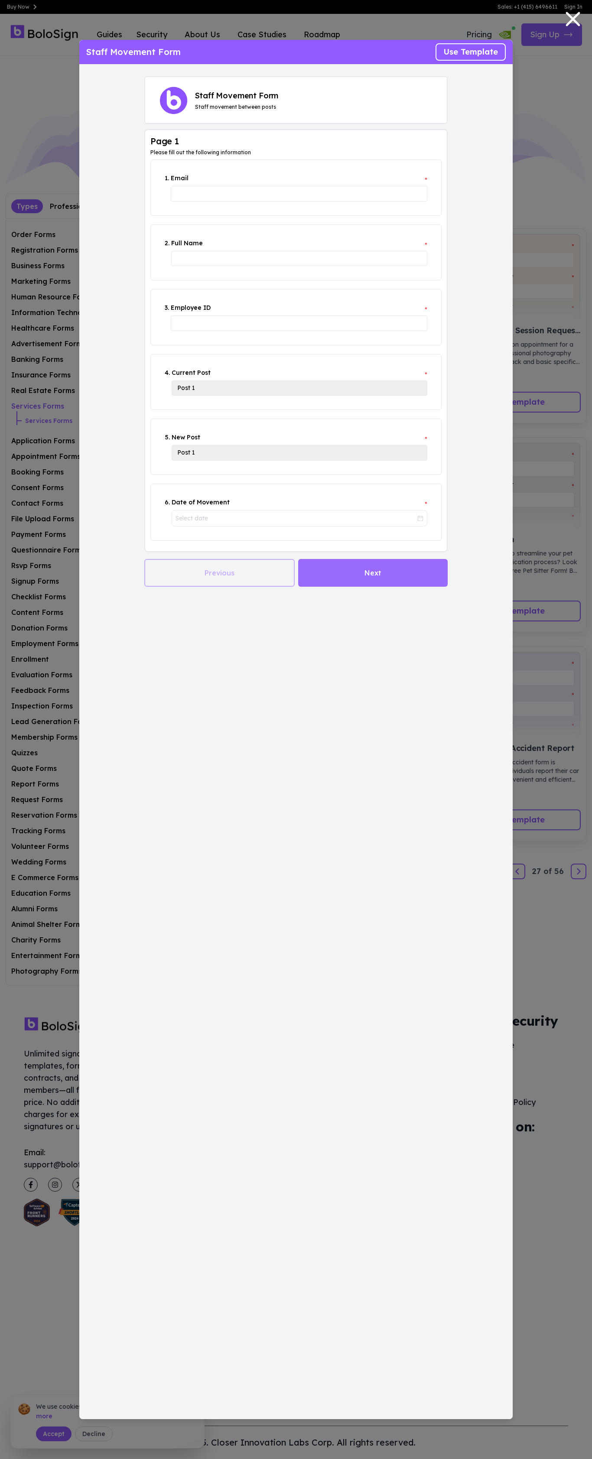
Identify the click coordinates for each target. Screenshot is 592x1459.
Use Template (470, 52)
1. (167, 178)
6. (167, 502)
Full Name (187, 243)
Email (180, 178)
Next (372, 573)
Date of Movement (201, 502)
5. (167, 437)
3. (167, 308)
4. (167, 373)
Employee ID (191, 308)
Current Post (191, 373)
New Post (186, 437)
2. (167, 243)
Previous (219, 573)
